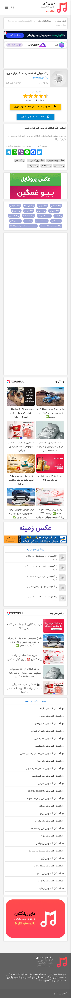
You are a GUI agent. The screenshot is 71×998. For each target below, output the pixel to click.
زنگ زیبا (28, 220)
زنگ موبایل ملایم (40, 77)
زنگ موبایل (60, 21)
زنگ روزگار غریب (36, 160)
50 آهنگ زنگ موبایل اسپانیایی (50, 746)
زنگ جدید (42, 205)
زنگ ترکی (41, 210)
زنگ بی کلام (29, 205)
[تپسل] (5, 33)
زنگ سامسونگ (44, 215)
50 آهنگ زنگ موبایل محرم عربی (49, 739)
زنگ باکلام (46, 166)
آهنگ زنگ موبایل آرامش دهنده (23, 226)
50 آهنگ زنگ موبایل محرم (52, 716)
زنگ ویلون (56, 220)
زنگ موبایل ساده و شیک (51, 226)
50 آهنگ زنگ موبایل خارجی (51, 784)
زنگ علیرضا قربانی (55, 160)
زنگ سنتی (59, 166)
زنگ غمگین (14, 215)
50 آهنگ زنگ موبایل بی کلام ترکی (48, 776)
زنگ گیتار (28, 210)
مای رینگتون (48, 3)
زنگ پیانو (16, 210)
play (59, 78)
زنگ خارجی (15, 205)
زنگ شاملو (19, 160)
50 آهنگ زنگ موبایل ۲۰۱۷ (51, 881)
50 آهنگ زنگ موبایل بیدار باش (49, 866)
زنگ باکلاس (56, 205)
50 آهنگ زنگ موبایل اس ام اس (49, 821)
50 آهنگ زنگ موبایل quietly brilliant (46, 791)
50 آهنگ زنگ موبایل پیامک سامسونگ (46, 851)
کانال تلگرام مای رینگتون (35, 116)
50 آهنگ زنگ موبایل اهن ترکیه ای (48, 731)
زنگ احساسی (41, 220)
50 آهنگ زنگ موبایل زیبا (53, 858)
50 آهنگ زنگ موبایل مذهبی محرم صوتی (45, 769)
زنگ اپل (58, 215)
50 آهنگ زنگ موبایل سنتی (52, 806)
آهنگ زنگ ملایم (44, 21)
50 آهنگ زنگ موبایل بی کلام (51, 873)
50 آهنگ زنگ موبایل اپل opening (48, 828)
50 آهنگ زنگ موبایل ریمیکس (50, 843)
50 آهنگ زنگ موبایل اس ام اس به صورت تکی (42, 754)
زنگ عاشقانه (28, 215)
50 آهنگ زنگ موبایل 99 (53, 836)
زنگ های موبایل (44, 957)
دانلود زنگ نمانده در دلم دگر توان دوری (35, 107)
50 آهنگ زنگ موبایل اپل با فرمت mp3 (46, 799)
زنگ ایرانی (33, 166)
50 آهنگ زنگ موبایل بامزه (52, 888)
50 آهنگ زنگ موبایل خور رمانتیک (49, 724)
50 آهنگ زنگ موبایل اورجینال (50, 761)
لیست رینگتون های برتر (35, 701)
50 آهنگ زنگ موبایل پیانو (52, 813)
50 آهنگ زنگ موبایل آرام (52, 709)
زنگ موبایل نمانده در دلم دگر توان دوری (27, 73)
